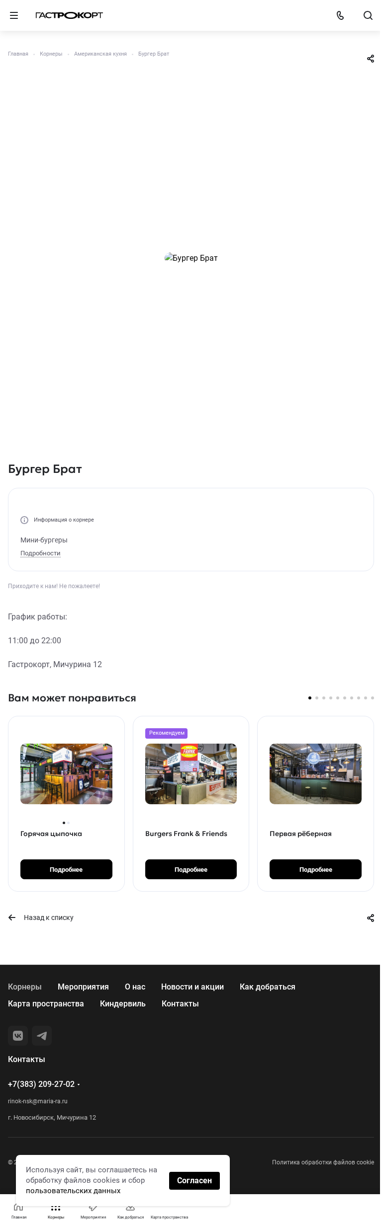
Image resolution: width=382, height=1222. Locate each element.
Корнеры (25, 987)
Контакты (180, 1003)
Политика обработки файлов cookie (323, 1162)
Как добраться (267, 987)
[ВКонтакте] (18, 1036)
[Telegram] (42, 1036)
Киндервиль (123, 1003)
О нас (135, 987)
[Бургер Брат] (191, 258)
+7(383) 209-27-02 (41, 1084)
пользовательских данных (73, 1190)
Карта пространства (46, 1003)
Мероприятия (83, 987)
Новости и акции (192, 987)
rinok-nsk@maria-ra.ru (38, 1101)
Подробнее (66, 869)
